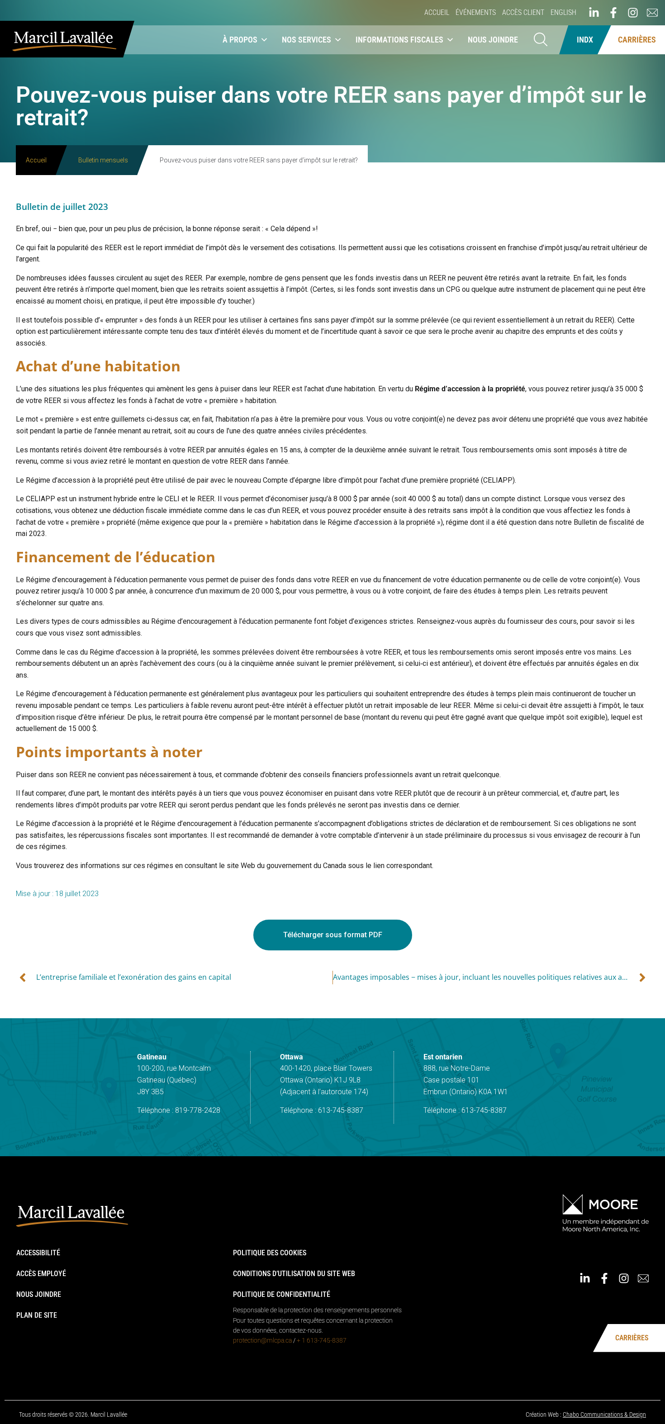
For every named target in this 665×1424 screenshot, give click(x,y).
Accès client (523, 12)
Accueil (436, 12)
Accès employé (41, 1273)
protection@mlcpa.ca (262, 1340)
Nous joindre (493, 39)
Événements (476, 12)
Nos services (306, 39)
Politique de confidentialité (281, 1294)
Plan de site (36, 1315)
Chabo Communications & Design (604, 1414)
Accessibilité (38, 1252)
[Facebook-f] (613, 12)
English (563, 12)
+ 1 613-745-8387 (322, 1340)
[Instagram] (632, 12)
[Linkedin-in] (594, 12)
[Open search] (540, 40)
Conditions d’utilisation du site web (294, 1273)
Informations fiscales (399, 39)
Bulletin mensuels (103, 160)
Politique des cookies (269, 1252)
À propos (240, 39)
